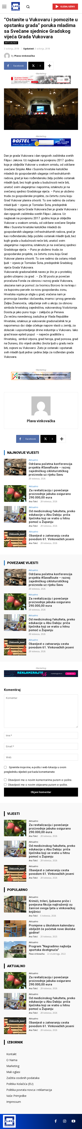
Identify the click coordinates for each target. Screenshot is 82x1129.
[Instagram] (64, 1121)
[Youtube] (73, 1121)
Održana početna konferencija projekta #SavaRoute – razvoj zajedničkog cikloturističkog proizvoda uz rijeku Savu (50, 469)
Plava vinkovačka (24, 55)
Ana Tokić (33, 501)
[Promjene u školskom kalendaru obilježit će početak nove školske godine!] (15, 928)
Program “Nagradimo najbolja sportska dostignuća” (50, 948)
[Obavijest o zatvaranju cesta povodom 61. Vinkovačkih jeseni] (15, 538)
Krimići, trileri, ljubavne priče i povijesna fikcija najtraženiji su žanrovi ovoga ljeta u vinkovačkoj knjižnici (52, 906)
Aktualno (11, 42)
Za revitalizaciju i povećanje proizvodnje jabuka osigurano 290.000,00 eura (50, 494)
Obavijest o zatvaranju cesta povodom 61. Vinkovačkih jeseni (51, 537)
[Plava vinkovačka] (7, 56)
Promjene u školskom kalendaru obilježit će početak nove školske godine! (52, 929)
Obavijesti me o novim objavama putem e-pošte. (38, 784)
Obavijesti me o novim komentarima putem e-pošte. (40, 779)
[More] (49, 66)
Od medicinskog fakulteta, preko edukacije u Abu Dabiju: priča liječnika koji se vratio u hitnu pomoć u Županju (52, 516)
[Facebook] (55, 1121)
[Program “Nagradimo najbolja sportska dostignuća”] (15, 949)
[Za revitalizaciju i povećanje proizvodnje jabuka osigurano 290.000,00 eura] (15, 493)
